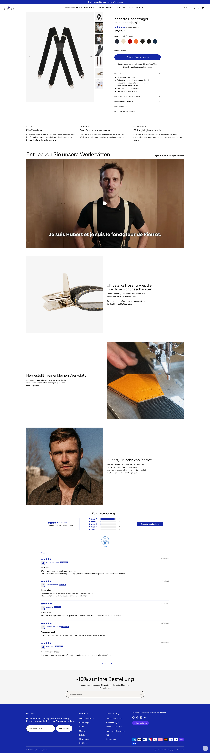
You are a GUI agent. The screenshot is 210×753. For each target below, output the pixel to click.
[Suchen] (193, 7)
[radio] (117, 41)
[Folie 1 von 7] (99, 17)
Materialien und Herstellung (127, 96)
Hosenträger (84, 722)
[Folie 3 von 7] (99, 39)
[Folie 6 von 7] (99, 73)
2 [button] (102, 663)
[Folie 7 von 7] (99, 84)
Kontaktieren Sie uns (114, 718)
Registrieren (64, 728)
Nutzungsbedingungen (115, 731)
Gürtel (81, 727)
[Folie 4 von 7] (99, 50)
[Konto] (198, 7)
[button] (119, 27)
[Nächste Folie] (91, 57)
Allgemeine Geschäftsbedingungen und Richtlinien (168, 750)
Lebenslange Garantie (124, 101)
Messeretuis (84, 739)
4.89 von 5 (63, 523)
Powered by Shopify (42, 750)
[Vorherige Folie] (28, 57)
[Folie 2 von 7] (99, 28)
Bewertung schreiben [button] (150, 524)
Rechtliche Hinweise (114, 727)
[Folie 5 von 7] (99, 62)
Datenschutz (111, 739)
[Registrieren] (141, 694)
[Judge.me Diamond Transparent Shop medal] (105, 540)
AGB (107, 735)
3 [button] (105, 663)
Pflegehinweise (121, 106)
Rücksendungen (112, 722)
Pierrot (33, 750)
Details (117, 73)
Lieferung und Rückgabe (124, 111)
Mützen (82, 731)
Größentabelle (120, 50)
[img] (46, 559)
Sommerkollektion (86, 718)
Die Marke (83, 743)
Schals (82, 735)
